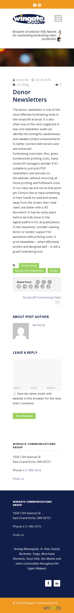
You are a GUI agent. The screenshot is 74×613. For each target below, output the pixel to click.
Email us (18, 479)
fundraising (29, 266)
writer (54, 271)
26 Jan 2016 (43, 80)
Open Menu (58, 18)
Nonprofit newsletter (29, 271)
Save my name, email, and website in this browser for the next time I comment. (37, 398)
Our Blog (23, 85)
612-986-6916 (32, 470)
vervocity (22, 80)
